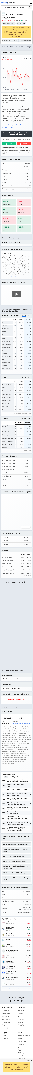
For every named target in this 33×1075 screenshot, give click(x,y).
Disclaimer (5, 1016)
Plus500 (20, 1050)
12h (6, 777)
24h (10, 777)
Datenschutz (6, 1019)
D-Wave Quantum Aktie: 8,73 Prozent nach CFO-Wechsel (17, 799)
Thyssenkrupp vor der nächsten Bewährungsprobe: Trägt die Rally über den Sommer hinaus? (17, 828)
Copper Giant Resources (10, 928)
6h (3, 777)
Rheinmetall (9, 961)
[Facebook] (10, 1000)
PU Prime (21, 1053)
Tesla (7, 955)
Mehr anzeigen (12, 276)
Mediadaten (6, 1013)
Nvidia (8, 944)
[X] (14, 1000)
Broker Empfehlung (24, 1036)
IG (18, 1047)
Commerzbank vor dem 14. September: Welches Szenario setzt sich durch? (17, 818)
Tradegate (24, 20)
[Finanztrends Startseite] (8, 4)
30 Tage (19, 777)
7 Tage (13, 777)
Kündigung (5, 1038)
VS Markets (21, 1059)
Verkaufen (25, 144)
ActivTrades (22, 1038)
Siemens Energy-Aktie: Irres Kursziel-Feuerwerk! (17, 808)
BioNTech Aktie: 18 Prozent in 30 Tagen (16, 785)
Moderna (8, 922)
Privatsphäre (6, 1022)
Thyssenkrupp (10, 966)
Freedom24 (21, 1044)
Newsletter (5, 1028)
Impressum (5, 1010)
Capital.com (22, 1041)
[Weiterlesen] (30, 781)
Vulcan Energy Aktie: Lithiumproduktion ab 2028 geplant (17, 803)
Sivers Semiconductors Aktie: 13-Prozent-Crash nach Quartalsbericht (17, 781)
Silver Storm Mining (12, 950)
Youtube (20, 1013)
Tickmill (20, 1056)
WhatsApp (21, 1025)
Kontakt (4, 1036)
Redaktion (21, 1010)
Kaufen (9, 144)
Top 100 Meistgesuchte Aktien (17, 988)
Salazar (8, 939)
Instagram (21, 1022)
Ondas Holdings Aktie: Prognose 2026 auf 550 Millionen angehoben (18, 823)
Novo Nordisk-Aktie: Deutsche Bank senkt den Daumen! (17, 813)
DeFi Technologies (11, 972)
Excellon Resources (12, 934)
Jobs (3, 1025)
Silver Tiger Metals (12, 977)
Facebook (21, 1019)
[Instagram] (22, 1000)
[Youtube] (18, 1000)
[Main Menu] (31, 3)
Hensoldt (8, 983)
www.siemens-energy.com (21, 723)
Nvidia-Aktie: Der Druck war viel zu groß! (17, 790)
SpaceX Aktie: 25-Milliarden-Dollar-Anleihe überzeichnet (17, 794)
